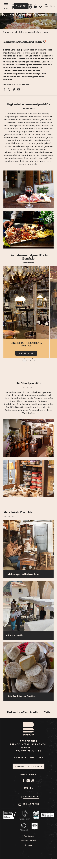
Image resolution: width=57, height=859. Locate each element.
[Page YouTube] (33, 781)
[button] (46, 6)
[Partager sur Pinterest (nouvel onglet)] (13, 89)
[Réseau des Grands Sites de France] (47, 815)
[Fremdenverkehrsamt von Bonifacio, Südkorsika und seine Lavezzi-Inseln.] (22, 6)
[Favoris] (41, 6)
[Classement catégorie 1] (35, 826)
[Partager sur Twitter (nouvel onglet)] (9, 89)
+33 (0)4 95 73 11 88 (28, 750)
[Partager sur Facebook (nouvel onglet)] (4, 89)
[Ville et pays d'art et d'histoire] (36, 815)
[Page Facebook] (24, 781)
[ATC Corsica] (10, 815)
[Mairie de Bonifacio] (24, 815)
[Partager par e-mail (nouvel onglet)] (18, 89)
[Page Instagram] (28, 781)
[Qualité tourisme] (24, 826)
